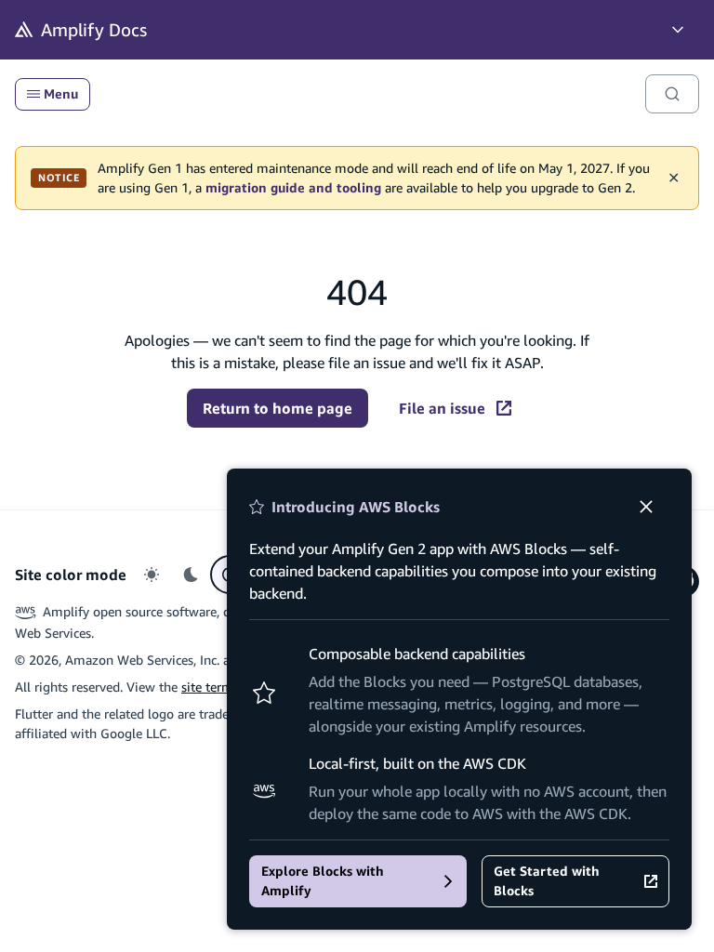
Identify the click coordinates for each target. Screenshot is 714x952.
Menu (61, 94)
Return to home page (277, 408)
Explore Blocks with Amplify (322, 881)
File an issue (442, 408)
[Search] (672, 93)
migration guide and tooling (293, 187)
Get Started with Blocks (547, 881)
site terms (210, 686)
